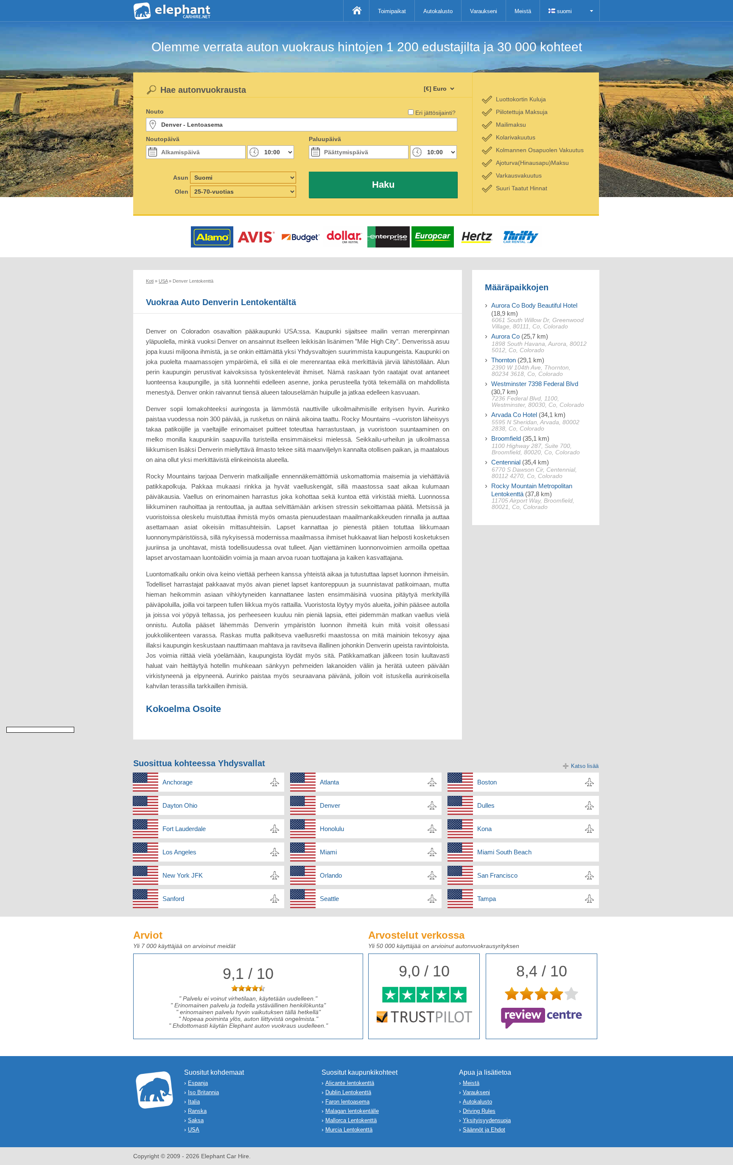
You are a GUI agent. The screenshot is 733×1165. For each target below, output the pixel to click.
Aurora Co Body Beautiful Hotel (534, 305)
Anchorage (177, 782)
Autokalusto (438, 11)
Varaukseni (483, 11)
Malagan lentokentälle (352, 1111)
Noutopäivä (162, 139)
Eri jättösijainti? (435, 112)
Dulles (486, 805)
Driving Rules (479, 1111)
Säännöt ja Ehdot (484, 1129)
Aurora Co (505, 336)
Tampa (486, 898)
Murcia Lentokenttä (348, 1129)
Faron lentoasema (347, 1101)
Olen (181, 191)
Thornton (503, 360)
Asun (180, 177)
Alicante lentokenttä (349, 1083)
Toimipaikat (392, 11)
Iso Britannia (203, 1092)
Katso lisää (585, 766)
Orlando (331, 875)
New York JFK (182, 875)
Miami (328, 852)
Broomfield (506, 438)
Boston (487, 782)
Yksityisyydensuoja (487, 1120)
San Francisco (497, 875)
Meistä (523, 11)
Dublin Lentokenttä (348, 1092)
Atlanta (329, 782)
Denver (330, 805)
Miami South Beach (504, 852)
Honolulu (332, 828)
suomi (563, 11)
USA (193, 1129)
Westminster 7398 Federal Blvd (534, 383)
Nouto (155, 111)
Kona (484, 828)
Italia (194, 1101)
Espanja (198, 1083)
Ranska (197, 1111)
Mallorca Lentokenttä (351, 1120)
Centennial (505, 462)
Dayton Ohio (179, 805)
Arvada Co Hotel (514, 414)
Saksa (196, 1120)
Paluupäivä (325, 139)
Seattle (329, 898)
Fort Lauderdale (184, 828)
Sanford (173, 898)
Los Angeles (179, 852)
